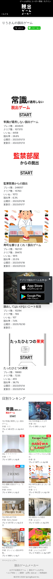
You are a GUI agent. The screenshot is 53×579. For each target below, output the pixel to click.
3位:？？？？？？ (9, 454)
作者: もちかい (35, 520)
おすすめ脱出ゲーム (17, 570)
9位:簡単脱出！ (8, 548)
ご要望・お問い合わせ (27, 573)
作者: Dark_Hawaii (9, 520)
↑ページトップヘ (9, 560)
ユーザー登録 (36, 1)
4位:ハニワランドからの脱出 (40, 455)
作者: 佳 (32, 459)
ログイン (47, 1)
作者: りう (6, 426)
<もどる (4, 14)
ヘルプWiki (10, 573)
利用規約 (43, 573)
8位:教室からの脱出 (37, 517)
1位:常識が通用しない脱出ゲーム (13, 422)
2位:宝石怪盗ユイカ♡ (38, 421)
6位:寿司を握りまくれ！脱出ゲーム (40, 485)
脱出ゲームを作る (36, 570)
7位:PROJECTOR (9, 517)
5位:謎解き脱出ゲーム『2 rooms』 (12, 485)
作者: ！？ (6, 457)
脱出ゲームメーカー (26, 565)
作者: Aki (32, 424)
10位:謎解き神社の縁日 (38, 547)
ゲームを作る (25, 1)
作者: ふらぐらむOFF (37, 550)
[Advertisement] (26, 57)
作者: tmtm (6, 490)
